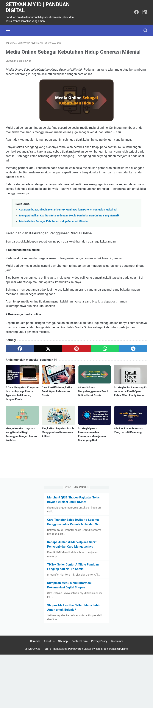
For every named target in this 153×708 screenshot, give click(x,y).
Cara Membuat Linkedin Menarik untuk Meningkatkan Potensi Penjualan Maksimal (68, 209)
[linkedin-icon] (144, 12)
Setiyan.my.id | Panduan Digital (38, 7)
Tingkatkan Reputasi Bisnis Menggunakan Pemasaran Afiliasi (58, 432)
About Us (49, 641)
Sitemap (63, 641)
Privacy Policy (99, 641)
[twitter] (48, 348)
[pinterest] (76, 348)
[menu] (10, 30)
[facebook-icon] (136, 12)
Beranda (35, 641)
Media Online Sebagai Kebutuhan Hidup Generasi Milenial (53, 221)
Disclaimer (117, 641)
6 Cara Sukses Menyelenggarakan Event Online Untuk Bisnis (93, 391)
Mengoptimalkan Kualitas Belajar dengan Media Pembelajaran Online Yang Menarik (69, 215)
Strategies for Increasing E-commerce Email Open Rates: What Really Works (130, 391)
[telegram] (133, 348)
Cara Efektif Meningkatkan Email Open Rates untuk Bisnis (57, 391)
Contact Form (79, 641)
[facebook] (20, 348)
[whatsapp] (105, 348)
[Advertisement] (76, 681)
